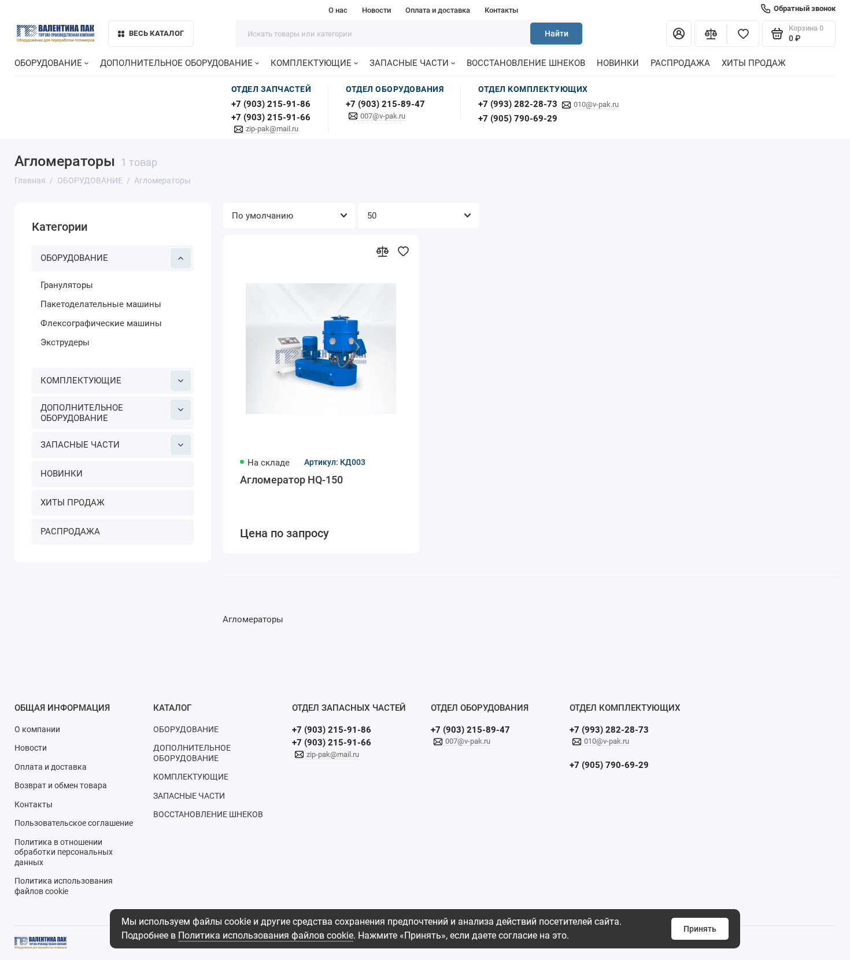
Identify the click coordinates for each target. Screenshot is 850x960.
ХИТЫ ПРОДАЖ (754, 63)
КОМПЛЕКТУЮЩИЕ (311, 63)
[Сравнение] (710, 33)
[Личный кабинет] (679, 33)
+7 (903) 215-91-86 (271, 104)
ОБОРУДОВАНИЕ (48, 63)
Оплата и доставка (437, 10)
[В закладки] (403, 251)
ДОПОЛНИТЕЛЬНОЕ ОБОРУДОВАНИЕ (176, 63)
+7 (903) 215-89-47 (385, 104)
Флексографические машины (101, 323)
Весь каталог (156, 33)
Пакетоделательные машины (100, 304)
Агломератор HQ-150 (291, 480)
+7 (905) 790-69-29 (517, 118)
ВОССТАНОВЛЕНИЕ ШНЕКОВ (526, 63)
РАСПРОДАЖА (680, 63)
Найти (556, 33)
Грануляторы (66, 285)
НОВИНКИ (618, 63)
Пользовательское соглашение (73, 823)
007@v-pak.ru (382, 116)
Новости (376, 10)
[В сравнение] (382, 251)
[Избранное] (743, 33)
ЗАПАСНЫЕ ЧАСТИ (409, 63)
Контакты (501, 10)
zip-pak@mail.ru (272, 128)
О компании (37, 729)
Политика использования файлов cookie (265, 935)
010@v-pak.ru (596, 104)
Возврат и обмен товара (60, 785)
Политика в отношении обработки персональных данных (63, 852)
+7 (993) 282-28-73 (517, 104)
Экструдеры (65, 342)
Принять (699, 928)
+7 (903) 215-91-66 (271, 117)
